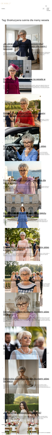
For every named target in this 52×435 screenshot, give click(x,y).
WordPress (48, 432)
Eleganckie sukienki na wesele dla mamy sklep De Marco (26, 312)
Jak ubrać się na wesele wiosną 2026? (22, 412)
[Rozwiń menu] (43, 8)
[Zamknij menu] (46, 6)
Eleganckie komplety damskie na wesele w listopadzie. (24, 80)
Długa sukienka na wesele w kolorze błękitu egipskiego (24, 214)
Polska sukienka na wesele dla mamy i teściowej (22, 347)
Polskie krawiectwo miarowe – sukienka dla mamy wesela (24, 181)
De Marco (3, 8)
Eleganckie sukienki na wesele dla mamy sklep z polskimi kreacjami (26, 248)
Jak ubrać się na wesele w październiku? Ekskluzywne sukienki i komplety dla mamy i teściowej (25, 46)
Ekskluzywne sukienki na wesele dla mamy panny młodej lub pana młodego (24, 114)
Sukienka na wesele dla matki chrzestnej (23, 280)
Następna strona (5, 424)
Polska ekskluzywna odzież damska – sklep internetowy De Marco (24, 147)
